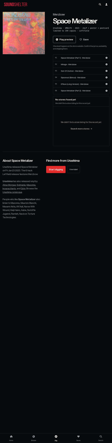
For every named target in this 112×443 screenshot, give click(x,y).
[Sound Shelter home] (16, 4)
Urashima (57, 28)
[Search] (100, 4)
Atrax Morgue (9, 185)
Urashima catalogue (12, 192)
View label (73, 169)
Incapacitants (9, 188)
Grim (23, 188)
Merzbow (59, 14)
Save (86, 39)
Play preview (66, 39)
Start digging (56, 169)
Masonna (31, 185)
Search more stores (80, 129)
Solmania (21, 185)
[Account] (106, 4)
